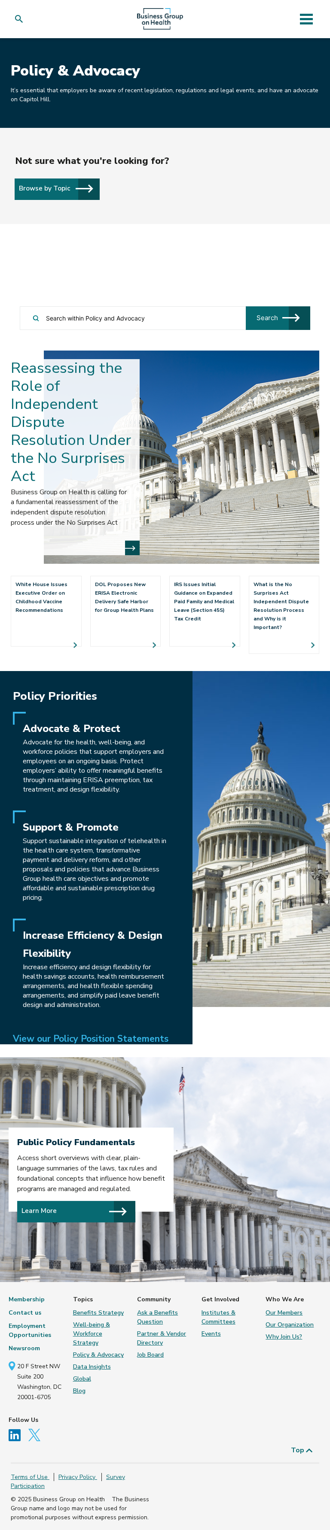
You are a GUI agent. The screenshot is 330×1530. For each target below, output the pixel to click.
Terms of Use (30, 1477)
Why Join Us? (284, 1337)
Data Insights (92, 1367)
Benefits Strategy (98, 1313)
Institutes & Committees (218, 1317)
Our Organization (290, 1325)
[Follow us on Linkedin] (18, 1434)
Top (298, 1450)
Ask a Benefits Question (157, 1317)
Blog (79, 1391)
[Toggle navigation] (306, 19)
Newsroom (24, 1348)
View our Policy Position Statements (90, 1039)
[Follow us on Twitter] (36, 1434)
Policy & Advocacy (98, 1355)
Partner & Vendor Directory (161, 1338)
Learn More (39, 1211)
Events (211, 1334)
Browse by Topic (45, 188)
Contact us (25, 1313)
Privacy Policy (77, 1477)
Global (82, 1379)
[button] (21, 19)
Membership (27, 1299)
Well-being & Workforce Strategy (91, 1334)
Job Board (150, 1355)
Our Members (284, 1313)
